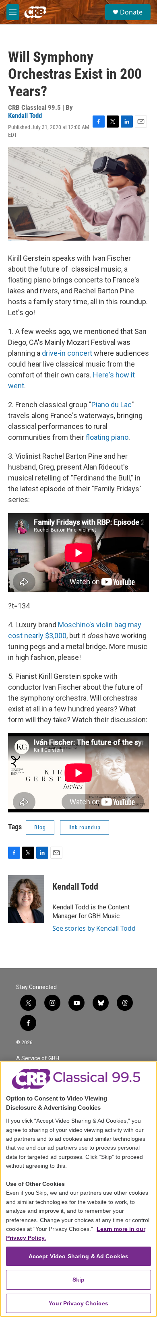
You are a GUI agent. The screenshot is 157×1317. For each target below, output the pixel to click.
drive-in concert (67, 353)
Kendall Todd (25, 115)
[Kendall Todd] (26, 899)
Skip (78, 1279)
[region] (78, 1189)
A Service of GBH (37, 1058)
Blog (40, 827)
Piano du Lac (111, 404)
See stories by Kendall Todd (94, 928)
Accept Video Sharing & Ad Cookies (79, 1256)
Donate (131, 12)
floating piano (107, 437)
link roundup (84, 827)
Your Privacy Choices (78, 1303)
